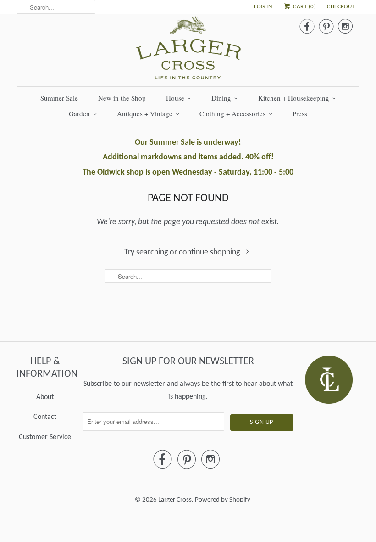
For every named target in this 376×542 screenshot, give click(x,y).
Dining (221, 97)
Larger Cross (175, 500)
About (45, 397)
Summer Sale (59, 97)
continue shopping (210, 252)
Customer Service (45, 437)
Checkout (341, 7)
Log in (263, 7)
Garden (79, 113)
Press (300, 113)
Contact (44, 417)
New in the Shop (122, 97)
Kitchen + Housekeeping (293, 97)
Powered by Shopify (222, 500)
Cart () (304, 7)
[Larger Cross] (188, 50)
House (175, 97)
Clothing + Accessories (232, 113)
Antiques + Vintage (144, 113)
